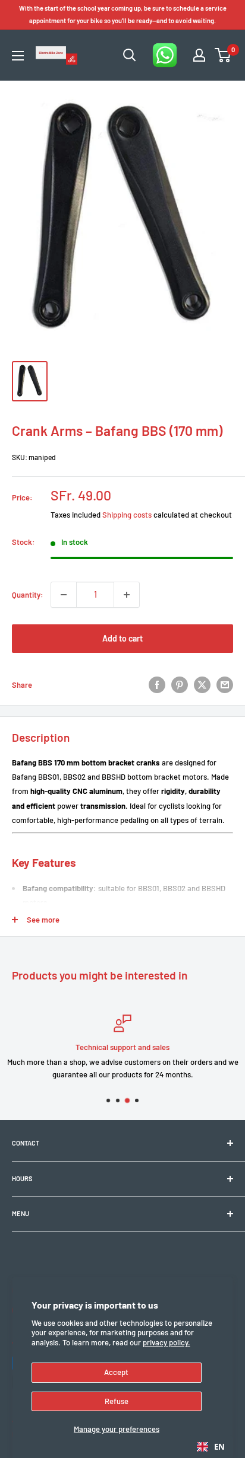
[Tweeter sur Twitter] (202, 685)
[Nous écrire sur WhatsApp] (165, 55)
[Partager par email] (224, 685)
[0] (223, 55)
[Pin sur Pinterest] (179, 685)
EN (219, 1446)
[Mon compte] (199, 55)
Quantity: (27, 594)
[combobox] (211, 1446)
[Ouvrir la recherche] (129, 55)
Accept (116, 1372)
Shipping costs (127, 514)
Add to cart (122, 638)
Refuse (116, 1401)
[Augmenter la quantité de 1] (126, 594)
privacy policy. (166, 1342)
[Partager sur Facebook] (157, 685)
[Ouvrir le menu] (18, 55)
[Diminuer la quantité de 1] (63, 594)
